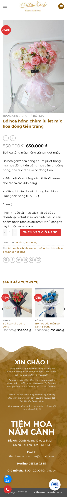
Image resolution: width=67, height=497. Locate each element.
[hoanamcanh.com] (33, 6)
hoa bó (21, 248)
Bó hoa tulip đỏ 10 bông (14, 325)
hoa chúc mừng (35, 248)
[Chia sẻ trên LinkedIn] (38, 260)
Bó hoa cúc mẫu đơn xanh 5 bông (48, 325)
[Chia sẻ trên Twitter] (19, 260)
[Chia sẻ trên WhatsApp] (6, 260)
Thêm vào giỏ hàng (40, 232)
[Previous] (3, 316)
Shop (25, 115)
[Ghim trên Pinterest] (32, 260)
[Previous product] (13, 138)
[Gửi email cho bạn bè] (25, 260)
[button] (5, 6)
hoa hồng (51, 248)
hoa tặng (20, 251)
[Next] (64, 316)
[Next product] (6, 138)
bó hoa (12, 248)
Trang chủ (10, 115)
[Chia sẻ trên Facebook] (12, 260)
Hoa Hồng (32, 242)
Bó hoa (38, 115)
